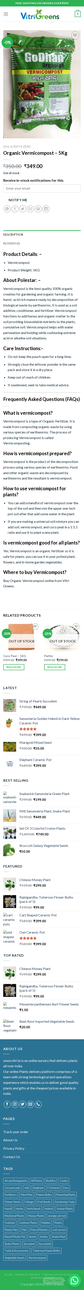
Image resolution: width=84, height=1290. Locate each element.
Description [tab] (13, 234)
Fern (66, 1187)
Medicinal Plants (14, 1215)
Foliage (29, 1201)
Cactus (63, 1180)
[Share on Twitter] (22, 208)
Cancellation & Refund (60, 1274)
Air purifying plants (16, 1180)
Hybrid (49, 1208)
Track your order (15, 1132)
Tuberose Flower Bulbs (46, 1250)
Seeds (32, 1236)
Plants (58, 1222)
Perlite (48, 656)
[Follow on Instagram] (15, 1104)
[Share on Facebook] (15, 208)
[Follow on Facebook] (7, 1104)
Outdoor (10, 1222)
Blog (9, 1274)
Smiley (44, 1236)
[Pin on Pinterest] (38, 208)
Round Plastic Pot (15, 1236)
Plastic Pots (11, 1229)
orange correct (57, 1215)
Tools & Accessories (17, 1250)
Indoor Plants (65, 1208)
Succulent (29, 1243)
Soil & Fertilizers (17, 146)
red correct (59, 1229)
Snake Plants (12, 1243)
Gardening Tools (64, 1201)
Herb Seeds (34, 1208)
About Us (10, 1140)
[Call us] (38, 1104)
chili (26, 1187)
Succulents (45, 1243)
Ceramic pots (12, 1187)
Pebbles (46, 1222)
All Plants (36, 1180)
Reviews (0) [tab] (11, 243)
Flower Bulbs (44, 1194)
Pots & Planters (40, 1229)
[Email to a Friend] (30, 208)
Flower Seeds (13, 1201)
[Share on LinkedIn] (46, 208)
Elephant (38, 1187)
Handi (8, 1208)
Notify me (18, 200)
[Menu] (5, 14)
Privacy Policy (13, 1148)
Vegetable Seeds (15, 1257)
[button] (74, 1280)
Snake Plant (59, 1236)
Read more (13, 667)
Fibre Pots (26, 1194)
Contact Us (11, 1157)
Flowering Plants (65, 1194)
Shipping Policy (42, 1277)
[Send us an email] (30, 1104)
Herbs (19, 1208)
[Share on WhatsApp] (7, 208)
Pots (24, 1229)
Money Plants (36, 1215)
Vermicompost (37, 1257)
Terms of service (27, 1274)
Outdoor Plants (28, 1222)
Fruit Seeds (44, 1201)
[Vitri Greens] (39, 14)
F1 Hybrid (53, 1187)
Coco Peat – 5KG (14, 656)
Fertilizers (11, 1194)
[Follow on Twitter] (22, 1104)
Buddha (51, 1180)
